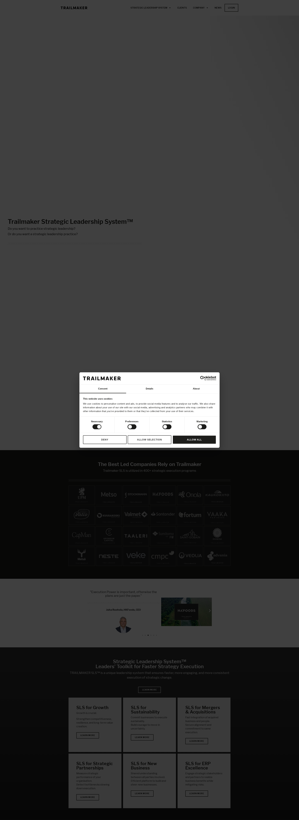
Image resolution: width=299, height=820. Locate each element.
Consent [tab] (102, 388)
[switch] (132, 426)
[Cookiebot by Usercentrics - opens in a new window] (202, 378)
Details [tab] (149, 388)
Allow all (194, 439)
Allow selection (149, 439)
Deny (104, 439)
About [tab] (196, 388)
